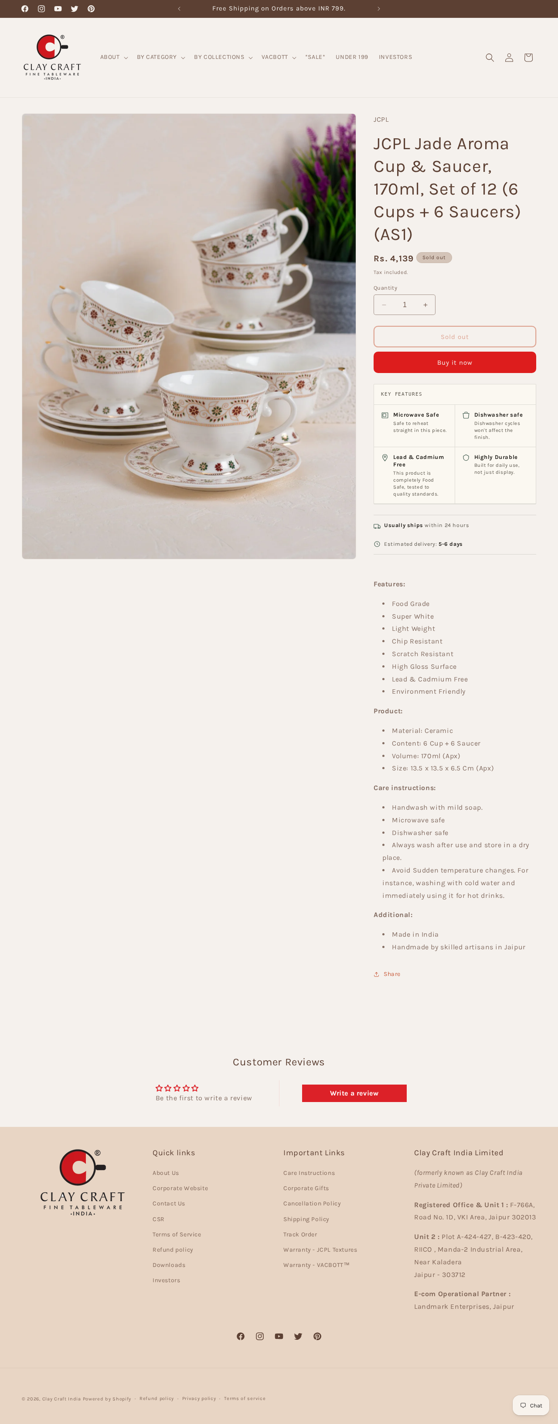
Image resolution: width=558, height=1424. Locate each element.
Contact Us (169, 1204)
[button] (113, 57)
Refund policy (173, 1250)
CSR (159, 1219)
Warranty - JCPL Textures (320, 1250)
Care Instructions (309, 1173)
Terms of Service (177, 1235)
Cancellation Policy (312, 1204)
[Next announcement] (378, 8)
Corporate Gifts (306, 1188)
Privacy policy (199, 1398)
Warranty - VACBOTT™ (316, 1265)
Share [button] (392, 974)
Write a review (354, 1093)
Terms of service (244, 1398)
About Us (166, 1173)
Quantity (385, 287)
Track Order (300, 1235)
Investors (166, 1280)
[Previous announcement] (179, 8)
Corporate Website (180, 1188)
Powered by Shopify (107, 1399)
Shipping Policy (306, 1219)
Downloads (169, 1265)
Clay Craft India (61, 1399)
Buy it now (455, 362)
